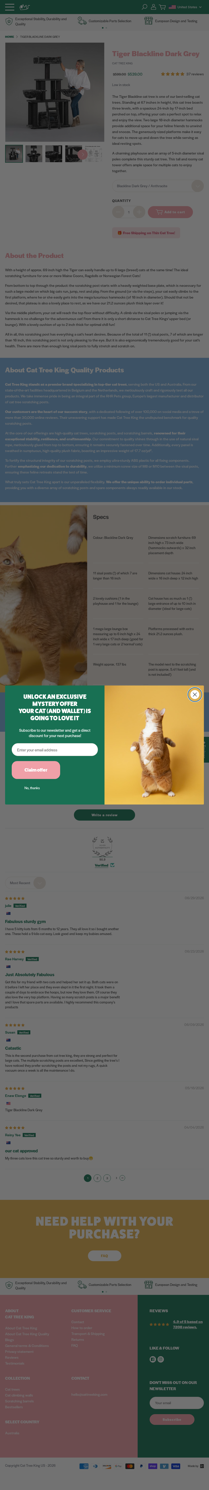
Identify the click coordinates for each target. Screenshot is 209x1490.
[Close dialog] (195, 695)
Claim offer (35, 770)
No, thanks (32, 787)
